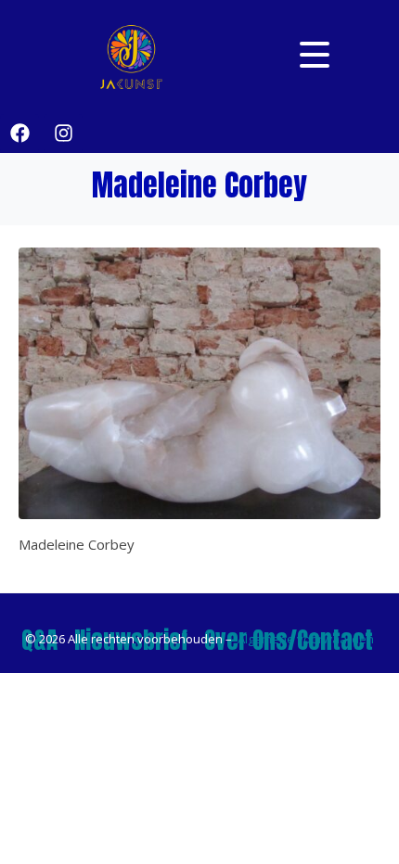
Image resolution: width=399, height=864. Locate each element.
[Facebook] (19, 133)
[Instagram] (63, 133)
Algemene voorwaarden (306, 638)
